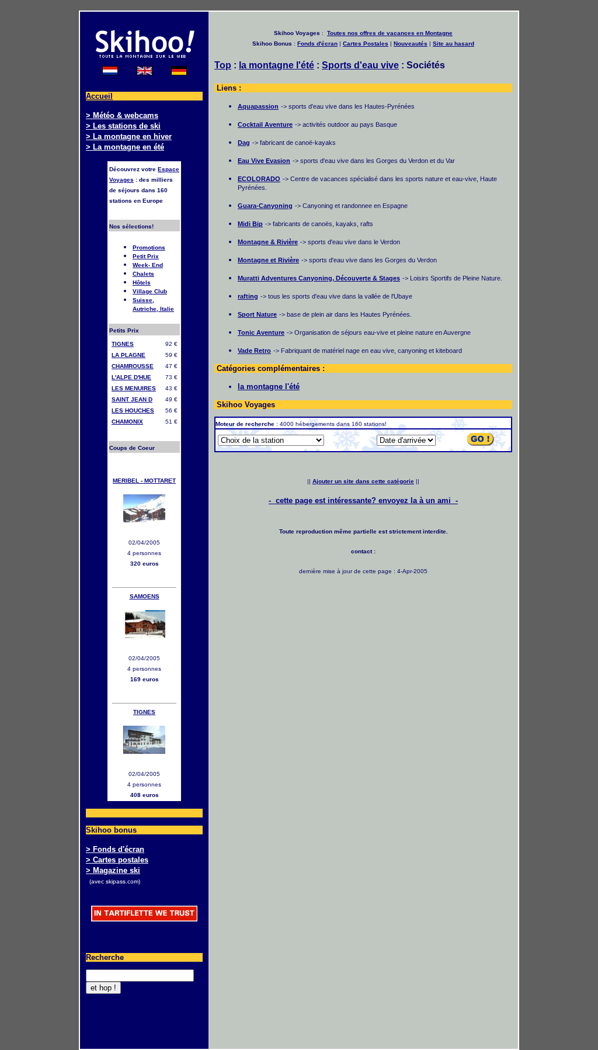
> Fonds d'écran (115, 849)
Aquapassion (258, 106)
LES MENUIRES (134, 388)
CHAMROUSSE (133, 366)
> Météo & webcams (122, 115)
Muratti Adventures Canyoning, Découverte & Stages (319, 278)
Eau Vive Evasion (264, 160)
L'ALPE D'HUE (131, 377)
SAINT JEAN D (132, 399)
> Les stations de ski (123, 126)
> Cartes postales (117, 859)
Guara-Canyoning (265, 205)
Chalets (143, 274)
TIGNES (123, 344)
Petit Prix (146, 256)
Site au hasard (453, 43)
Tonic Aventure (261, 332)
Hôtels (142, 282)
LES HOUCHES (133, 410)
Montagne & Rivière (268, 241)
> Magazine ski (113, 870)
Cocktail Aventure (265, 124)
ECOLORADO (259, 178)
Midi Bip (250, 223)
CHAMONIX (127, 421)
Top (222, 65)
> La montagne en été (125, 147)
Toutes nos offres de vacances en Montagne (390, 33)
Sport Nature (257, 314)
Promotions (149, 247)
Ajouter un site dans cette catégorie (363, 481)
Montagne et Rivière (268, 260)
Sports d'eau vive (360, 65)
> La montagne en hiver (129, 136)
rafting (248, 296)
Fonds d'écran (317, 43)
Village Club (150, 291)
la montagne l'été (276, 65)
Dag (244, 142)
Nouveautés (410, 43)
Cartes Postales (365, 43)
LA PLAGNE (128, 355)
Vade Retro (254, 350)
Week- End (148, 265)
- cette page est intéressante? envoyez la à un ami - (363, 500)
